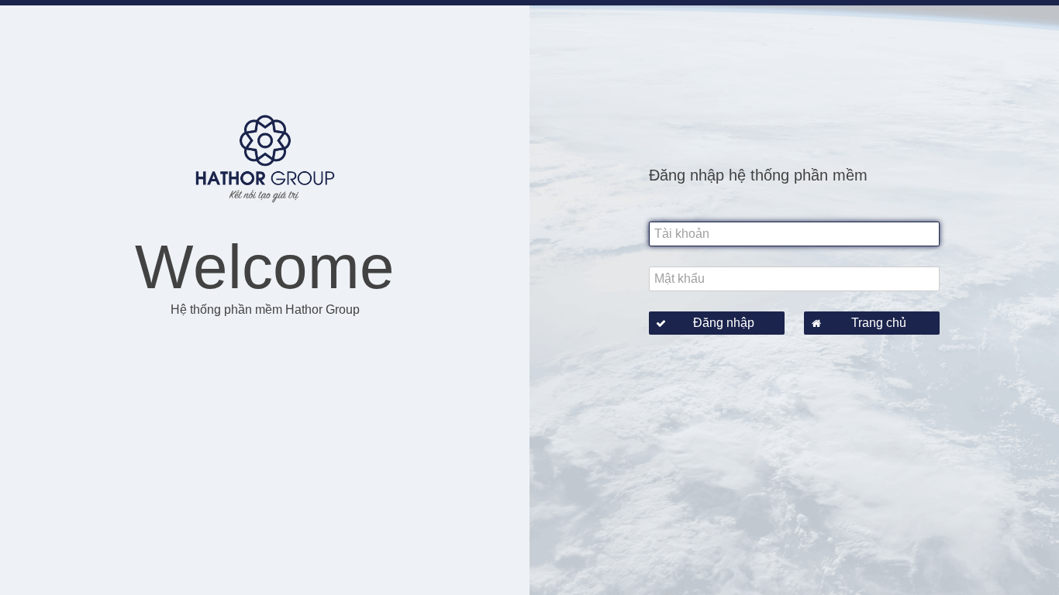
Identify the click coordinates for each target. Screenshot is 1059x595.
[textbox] (794, 234)
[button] (716, 323)
